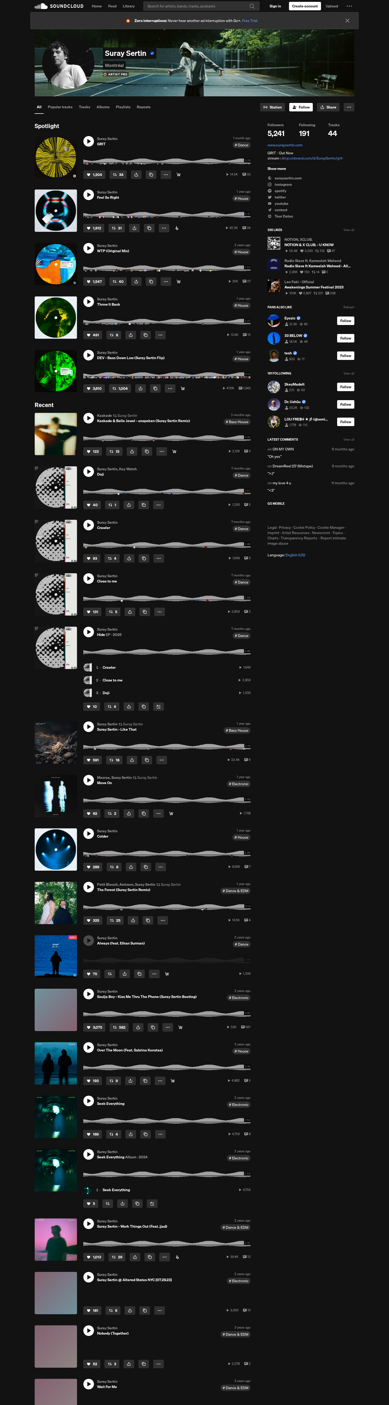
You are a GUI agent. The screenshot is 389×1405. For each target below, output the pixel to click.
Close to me (113, 680)
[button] (349, 6)
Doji (106, 693)
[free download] (183, 388)
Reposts (144, 107)
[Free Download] (180, 1027)
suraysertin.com (288, 178)
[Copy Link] (151, 174)
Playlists (123, 107)
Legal (272, 527)
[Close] (347, 21)
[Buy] (179, 175)
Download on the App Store (283, 515)
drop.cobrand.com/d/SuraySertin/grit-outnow (306, 160)
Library (129, 6)
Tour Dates (283, 216)
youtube (281, 203)
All (39, 107)
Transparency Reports (299, 538)
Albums (103, 107)
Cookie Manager (331, 527)
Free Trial (249, 21)
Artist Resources (296, 533)
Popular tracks (60, 107)
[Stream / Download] (167, 974)
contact (280, 210)
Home (97, 6)
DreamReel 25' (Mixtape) (293, 466)
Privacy (285, 527)
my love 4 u (282, 483)
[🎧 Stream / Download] (174, 451)
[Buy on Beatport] (177, 1257)
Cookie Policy (304, 527)
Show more (277, 168)
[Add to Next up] (158, 706)
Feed (112, 6)
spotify (280, 191)
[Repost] (110, 974)
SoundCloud (59, 6)
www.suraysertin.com (285, 145)
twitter (280, 197)
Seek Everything (116, 1190)
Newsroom (321, 533)
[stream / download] (179, 281)
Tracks (84, 107)
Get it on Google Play (319, 515)
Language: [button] (286, 555)
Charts (273, 538)
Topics (337, 533)
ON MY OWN (283, 449)
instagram (283, 184)
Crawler (109, 667)
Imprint (273, 533)
